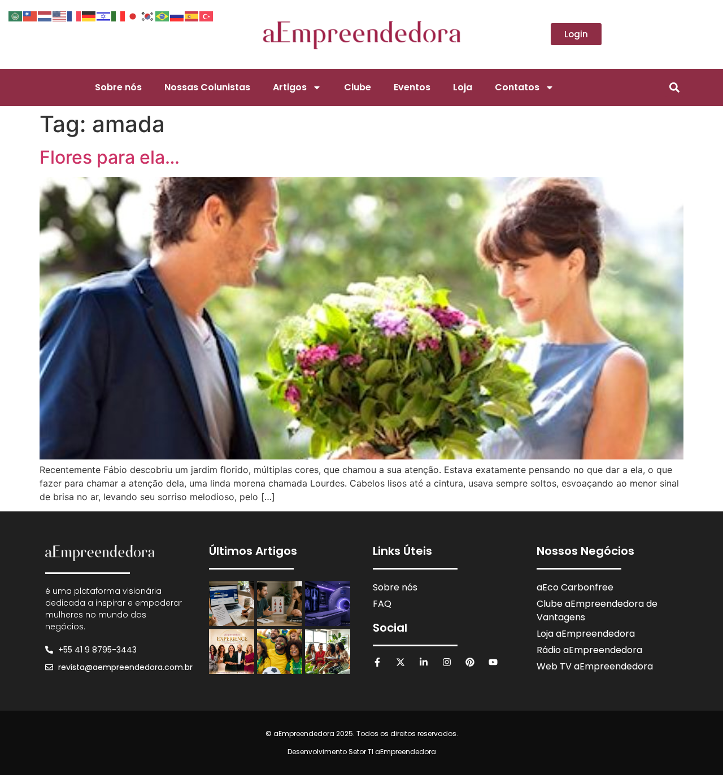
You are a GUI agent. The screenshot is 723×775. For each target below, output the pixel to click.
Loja (462, 87)
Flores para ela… (110, 157)
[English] (60, 15)
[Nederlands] (45, 15)
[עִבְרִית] (104, 15)
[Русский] (177, 15)
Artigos (290, 87)
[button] (674, 87)
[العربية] (15, 15)
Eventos (412, 87)
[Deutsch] (89, 15)
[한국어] (148, 15)
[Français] (74, 15)
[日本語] (133, 15)
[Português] (162, 15)
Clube (357, 87)
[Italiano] (118, 15)
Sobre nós (118, 87)
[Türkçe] (206, 15)
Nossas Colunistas (207, 87)
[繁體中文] (30, 15)
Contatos (517, 87)
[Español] (192, 15)
